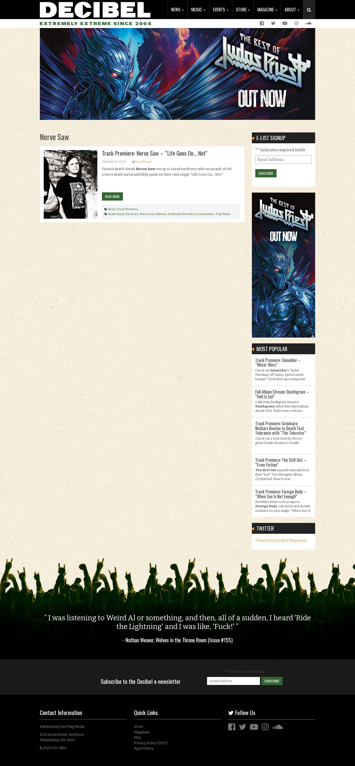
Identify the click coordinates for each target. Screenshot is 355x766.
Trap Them (223, 214)
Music (197, 9)
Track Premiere (127, 209)
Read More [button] (112, 196)
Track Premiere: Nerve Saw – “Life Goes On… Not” (154, 153)
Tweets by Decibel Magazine (280, 540)
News (176, 9)
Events (219, 9)
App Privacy (143, 748)
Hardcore (131, 214)
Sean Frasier (143, 161)
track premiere (204, 214)
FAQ (137, 738)
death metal (116, 214)
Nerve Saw (147, 214)
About (291, 9)
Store (242, 9)
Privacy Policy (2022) (150, 743)
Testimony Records (180, 214)
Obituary (160, 214)
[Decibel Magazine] (95, 9)
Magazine (266, 9)
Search (311, 15)
